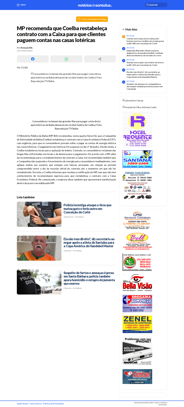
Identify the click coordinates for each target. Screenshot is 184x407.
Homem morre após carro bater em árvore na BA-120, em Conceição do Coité (145, 63)
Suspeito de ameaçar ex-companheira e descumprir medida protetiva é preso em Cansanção (145, 86)
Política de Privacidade (53, 403)
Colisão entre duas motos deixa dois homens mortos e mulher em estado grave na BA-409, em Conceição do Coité (145, 41)
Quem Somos (23, 403)
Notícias (130, 36)
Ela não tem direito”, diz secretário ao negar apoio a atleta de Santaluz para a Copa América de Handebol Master (143, 74)
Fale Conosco (36, 403)
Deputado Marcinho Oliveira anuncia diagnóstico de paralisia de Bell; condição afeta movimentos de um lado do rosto (145, 53)
